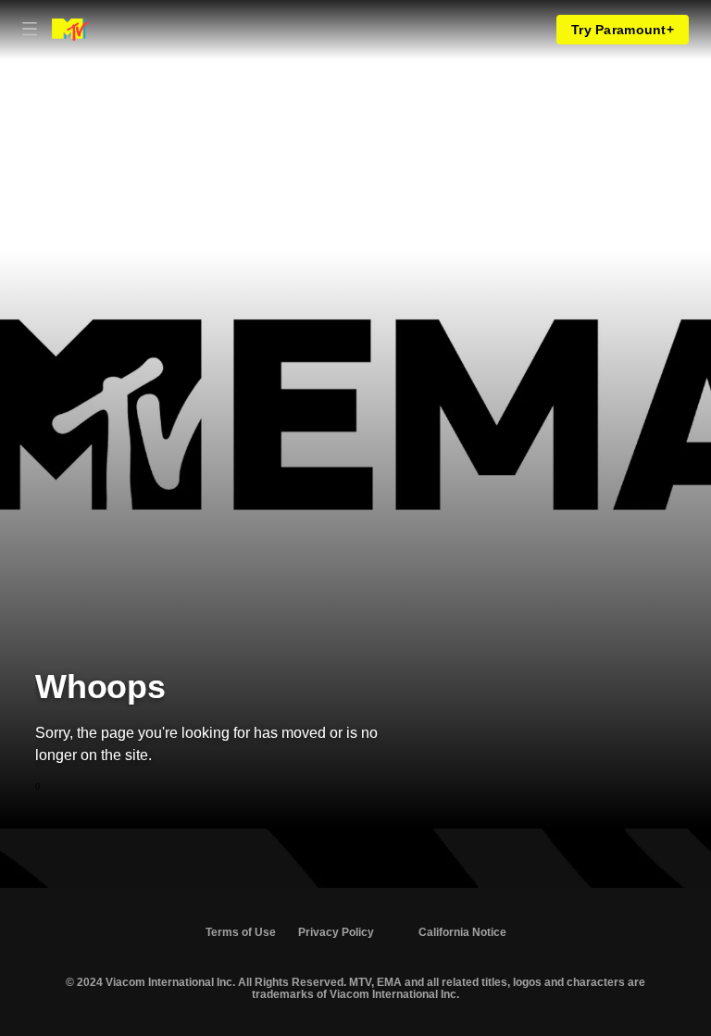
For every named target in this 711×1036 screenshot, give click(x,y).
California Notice (462, 932)
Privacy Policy (336, 932)
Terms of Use (241, 932)
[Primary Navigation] (29, 29)
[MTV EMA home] (70, 30)
